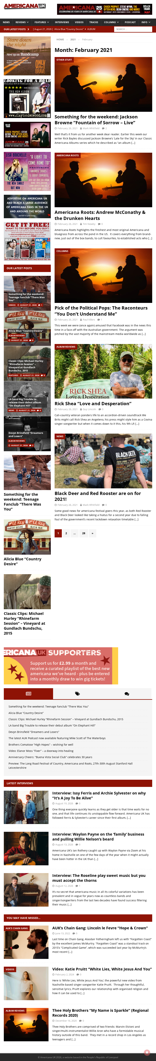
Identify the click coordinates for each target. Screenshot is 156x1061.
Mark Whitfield (91, 128)
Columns (110, 22)
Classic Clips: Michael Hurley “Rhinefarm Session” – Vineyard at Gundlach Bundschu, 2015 (26, 365)
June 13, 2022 (62, 933)
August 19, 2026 (64, 803)
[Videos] (26, 983)
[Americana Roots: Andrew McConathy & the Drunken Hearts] (103, 180)
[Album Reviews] (26, 1024)
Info (144, 22)
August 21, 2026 (28, 305)
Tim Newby (89, 224)
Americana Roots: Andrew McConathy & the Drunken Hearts (100, 215)
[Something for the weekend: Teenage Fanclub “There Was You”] (27, 472)
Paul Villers (89, 319)
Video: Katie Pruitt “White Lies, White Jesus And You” (102, 969)
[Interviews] (26, 807)
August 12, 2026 (64, 885)
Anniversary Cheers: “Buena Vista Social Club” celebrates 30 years (50, 757)
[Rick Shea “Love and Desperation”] (103, 371)
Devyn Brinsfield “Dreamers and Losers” (26, 434)
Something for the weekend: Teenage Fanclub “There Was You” (27, 297)
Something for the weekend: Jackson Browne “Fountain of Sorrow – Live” (96, 119)
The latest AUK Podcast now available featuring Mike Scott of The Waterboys (57, 738)
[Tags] (77, 693)
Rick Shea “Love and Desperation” (93, 403)
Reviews (21, 22)
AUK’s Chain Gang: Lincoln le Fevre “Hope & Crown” (100, 927)
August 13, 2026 (64, 844)
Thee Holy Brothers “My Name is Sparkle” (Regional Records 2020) (100, 1013)
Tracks (93, 22)
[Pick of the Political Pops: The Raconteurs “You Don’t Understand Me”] (103, 275)
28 (83, 533)
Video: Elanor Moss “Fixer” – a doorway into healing (41, 751)
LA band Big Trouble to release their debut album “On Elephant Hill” (25, 402)
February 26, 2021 (68, 128)
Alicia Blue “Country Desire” (26, 330)
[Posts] (28, 693)
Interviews (62, 22)
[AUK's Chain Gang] (26, 942)
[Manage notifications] (147, 1053)
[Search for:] (133, 29)
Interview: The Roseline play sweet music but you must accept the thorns (99, 878)
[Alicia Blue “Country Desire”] (27, 328)
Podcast (130, 22)
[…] (133, 143)
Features (40, 22)
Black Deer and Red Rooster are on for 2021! (98, 496)
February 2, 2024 (64, 974)
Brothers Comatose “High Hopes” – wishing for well (41, 744)
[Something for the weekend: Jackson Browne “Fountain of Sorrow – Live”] (103, 84)
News (6, 22)
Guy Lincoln (89, 409)
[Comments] (126, 693)
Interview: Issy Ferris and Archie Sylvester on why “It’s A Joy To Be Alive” (99, 795)
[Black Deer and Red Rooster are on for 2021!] (103, 461)
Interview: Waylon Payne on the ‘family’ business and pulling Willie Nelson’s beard (98, 837)
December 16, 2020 (66, 1020)
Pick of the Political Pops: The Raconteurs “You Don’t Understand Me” (101, 311)
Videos (79, 22)
